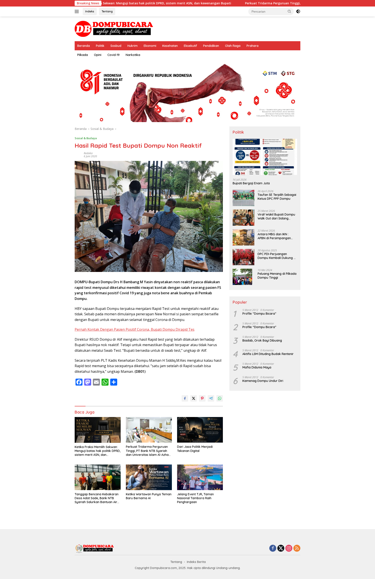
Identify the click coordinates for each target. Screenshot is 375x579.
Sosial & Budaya (86, 138)
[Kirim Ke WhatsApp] (219, 398)
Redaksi (88, 153)
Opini (97, 55)
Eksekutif (190, 46)
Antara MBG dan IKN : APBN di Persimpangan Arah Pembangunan (274, 236)
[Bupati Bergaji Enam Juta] (265, 157)
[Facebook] (272, 548)
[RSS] (296, 548)
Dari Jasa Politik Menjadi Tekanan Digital (195, 449)
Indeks (89, 11)
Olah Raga (232, 46)
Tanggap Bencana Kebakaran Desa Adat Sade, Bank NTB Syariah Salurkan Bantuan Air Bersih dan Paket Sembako (96, 498)
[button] (289, 11)
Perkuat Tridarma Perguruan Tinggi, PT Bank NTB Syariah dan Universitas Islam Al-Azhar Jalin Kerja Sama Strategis (148, 451)
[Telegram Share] (211, 398)
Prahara (252, 46)
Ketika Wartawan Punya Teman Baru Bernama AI (148, 496)
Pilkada (82, 55)
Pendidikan (211, 46)
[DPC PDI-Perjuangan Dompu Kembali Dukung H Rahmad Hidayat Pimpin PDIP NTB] (243, 257)
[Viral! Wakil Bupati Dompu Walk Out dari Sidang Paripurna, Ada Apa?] (243, 217)
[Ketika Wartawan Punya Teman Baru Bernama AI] (149, 477)
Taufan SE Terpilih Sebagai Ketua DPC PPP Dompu (277, 197)
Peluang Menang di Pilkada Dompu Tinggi (277, 276)
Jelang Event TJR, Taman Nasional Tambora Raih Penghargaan (195, 498)
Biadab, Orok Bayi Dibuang (262, 340)
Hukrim (132, 46)
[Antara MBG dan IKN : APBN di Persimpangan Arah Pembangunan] (243, 237)
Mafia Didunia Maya (256, 367)
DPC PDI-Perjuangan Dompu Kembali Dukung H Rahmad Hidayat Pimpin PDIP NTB (277, 256)
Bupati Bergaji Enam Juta (251, 183)
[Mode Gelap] (298, 11)
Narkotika (133, 55)
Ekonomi (150, 46)
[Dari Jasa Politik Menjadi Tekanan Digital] (200, 430)
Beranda (83, 46)
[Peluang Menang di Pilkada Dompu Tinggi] (242, 277)
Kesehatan (170, 46)
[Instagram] (288, 548)
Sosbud (115, 46)
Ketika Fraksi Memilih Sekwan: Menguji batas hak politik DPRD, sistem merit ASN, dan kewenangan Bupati (121, 3)
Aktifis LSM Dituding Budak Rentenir (268, 354)
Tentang (107, 11)
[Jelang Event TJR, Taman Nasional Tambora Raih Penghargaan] (200, 477)
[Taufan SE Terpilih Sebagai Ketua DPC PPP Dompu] (243, 198)
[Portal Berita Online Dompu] (114, 28)
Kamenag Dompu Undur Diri (262, 381)
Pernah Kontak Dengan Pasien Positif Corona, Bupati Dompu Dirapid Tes (134, 329)
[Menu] (78, 11)
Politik (100, 46)
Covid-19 (113, 55)
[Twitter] (280, 548)
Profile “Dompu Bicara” (259, 314)
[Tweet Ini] (193, 398)
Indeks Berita (196, 562)
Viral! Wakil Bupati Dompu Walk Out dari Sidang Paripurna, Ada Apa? (276, 216)
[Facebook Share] (185, 398)
